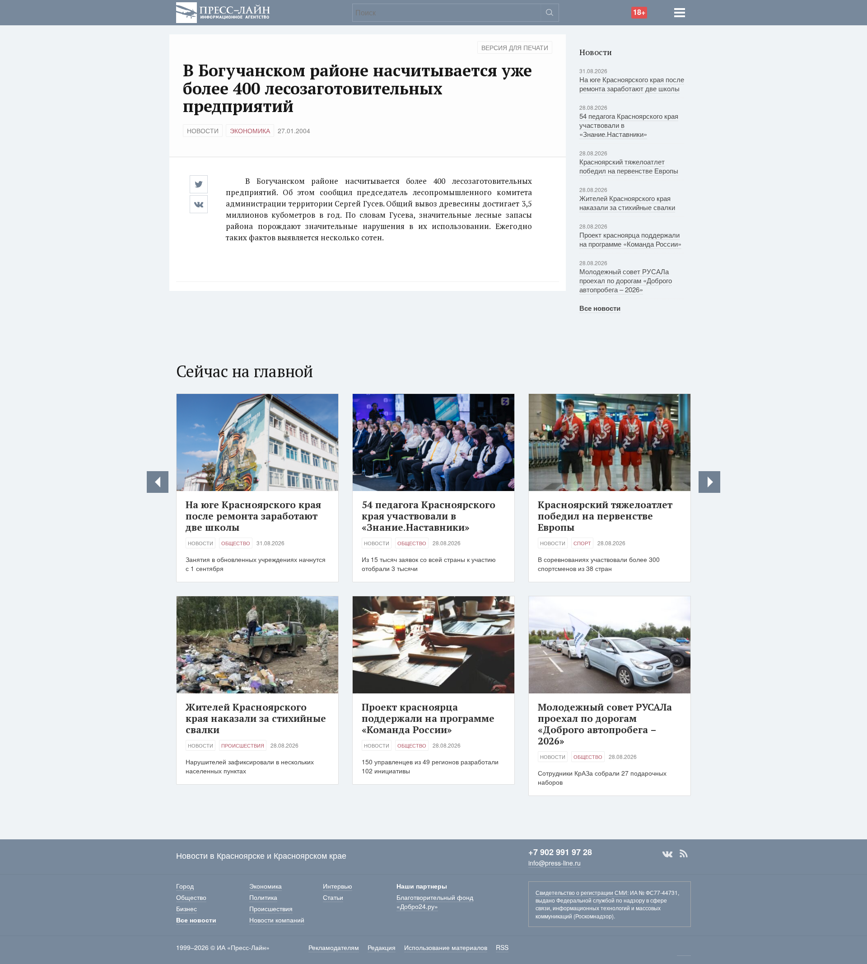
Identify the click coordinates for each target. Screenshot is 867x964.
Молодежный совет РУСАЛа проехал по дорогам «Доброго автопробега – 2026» (625, 280)
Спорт (582, 543)
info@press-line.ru (554, 862)
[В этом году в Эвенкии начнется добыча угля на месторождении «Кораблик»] (157, 482)
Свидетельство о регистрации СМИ (581, 892)
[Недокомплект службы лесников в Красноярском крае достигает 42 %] (709, 482)
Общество (235, 543)
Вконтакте (667, 854)
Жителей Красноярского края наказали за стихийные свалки (627, 202)
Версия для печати (514, 47)
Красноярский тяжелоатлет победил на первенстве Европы (628, 166)
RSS (683, 854)
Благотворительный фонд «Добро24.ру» (434, 902)
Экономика (250, 130)
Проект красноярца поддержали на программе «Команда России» (630, 239)
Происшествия (242, 745)
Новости (203, 130)
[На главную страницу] (223, 11)
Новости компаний (276, 919)
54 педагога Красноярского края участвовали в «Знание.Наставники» (428, 515)
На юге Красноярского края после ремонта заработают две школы (631, 84)
